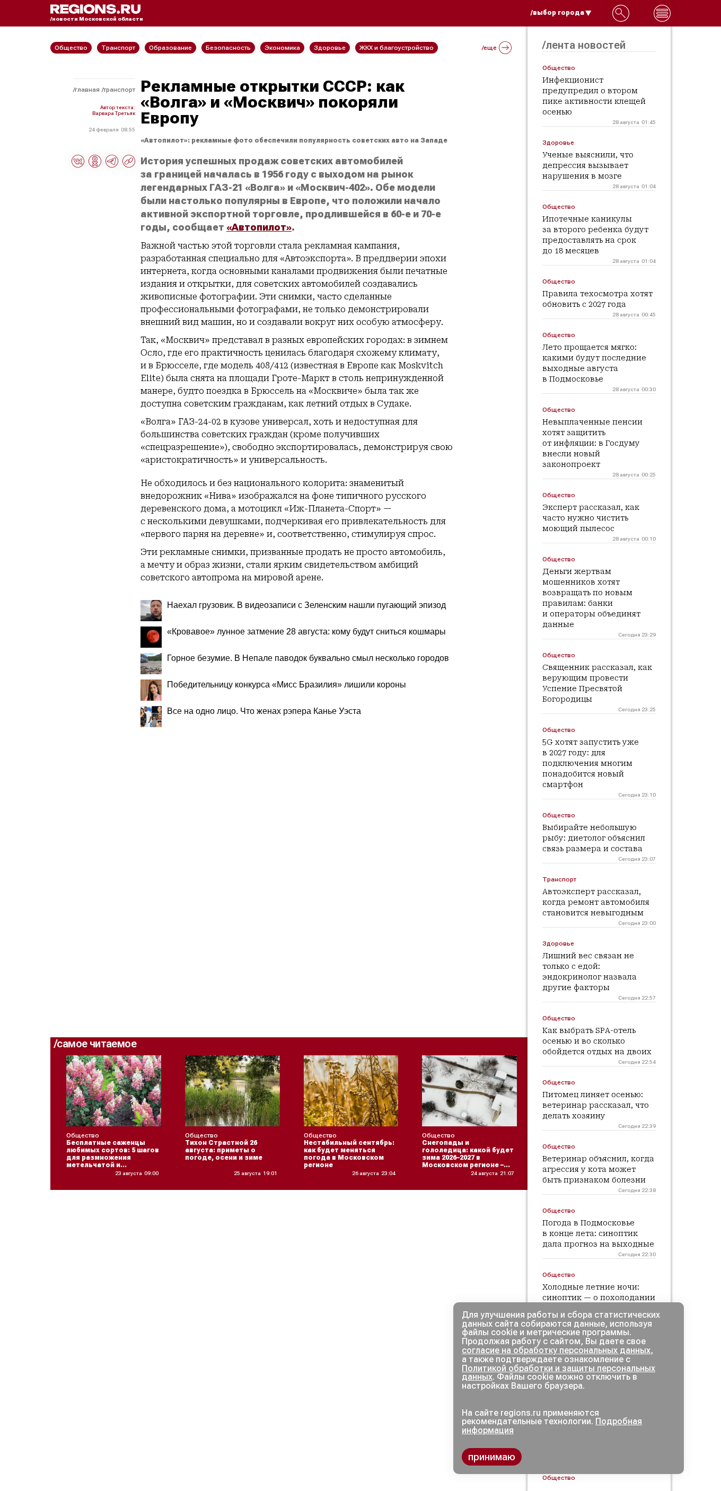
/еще (489, 47)
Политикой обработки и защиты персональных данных (558, 1372)
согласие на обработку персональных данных (556, 1350)
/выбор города (557, 12)
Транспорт (119, 89)
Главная (87, 89)
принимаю (491, 1456)
